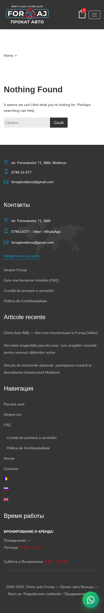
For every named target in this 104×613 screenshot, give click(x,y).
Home (8, 55)
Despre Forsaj (15, 270)
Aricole (9, 458)
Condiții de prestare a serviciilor (29, 291)
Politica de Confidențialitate (25, 301)
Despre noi (12, 414)
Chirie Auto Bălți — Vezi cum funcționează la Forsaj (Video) (51, 333)
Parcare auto (14, 404)
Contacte (11, 469)
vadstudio (53, 594)
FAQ (7, 425)
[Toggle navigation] (94, 15)
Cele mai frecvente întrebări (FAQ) (31, 280)
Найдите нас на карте (22, 256)
